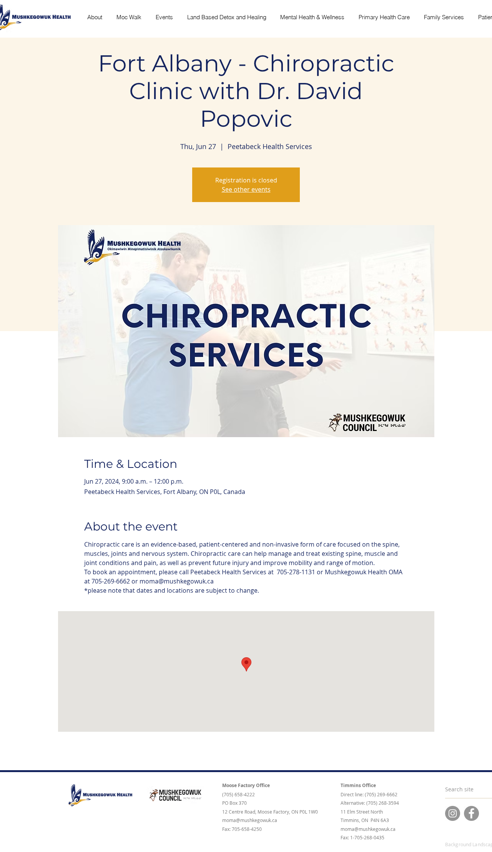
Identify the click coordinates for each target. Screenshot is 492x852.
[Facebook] (471, 813)
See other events (246, 189)
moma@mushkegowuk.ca (249, 820)
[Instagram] (452, 813)
